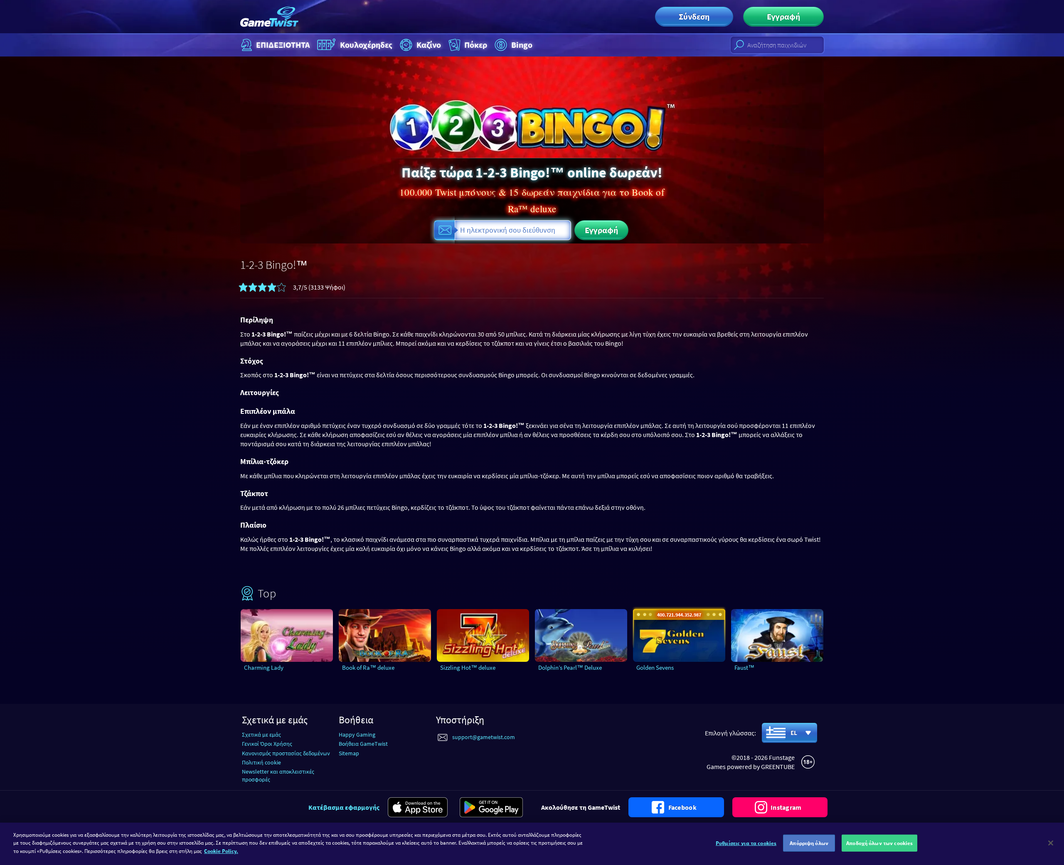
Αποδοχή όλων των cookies (879, 843)
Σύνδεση (694, 16)
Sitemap (349, 753)
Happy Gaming (357, 734)
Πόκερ (475, 44)
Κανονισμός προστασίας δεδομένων (286, 753)
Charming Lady (263, 667)
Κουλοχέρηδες (366, 44)
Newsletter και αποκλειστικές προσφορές (278, 775)
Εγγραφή (783, 16)
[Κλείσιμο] (1051, 843)
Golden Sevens (655, 667)
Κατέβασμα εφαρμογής (343, 807)
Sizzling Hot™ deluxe (467, 667)
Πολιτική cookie (261, 762)
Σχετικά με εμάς (261, 734)
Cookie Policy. (221, 851)
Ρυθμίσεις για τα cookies (746, 843)
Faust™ (744, 667)
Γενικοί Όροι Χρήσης (267, 743)
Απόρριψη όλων (809, 843)
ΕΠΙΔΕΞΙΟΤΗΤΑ (283, 44)
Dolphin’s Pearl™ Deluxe (570, 667)
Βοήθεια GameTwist (363, 743)
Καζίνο (428, 44)
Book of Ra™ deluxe (368, 667)
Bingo (521, 44)
